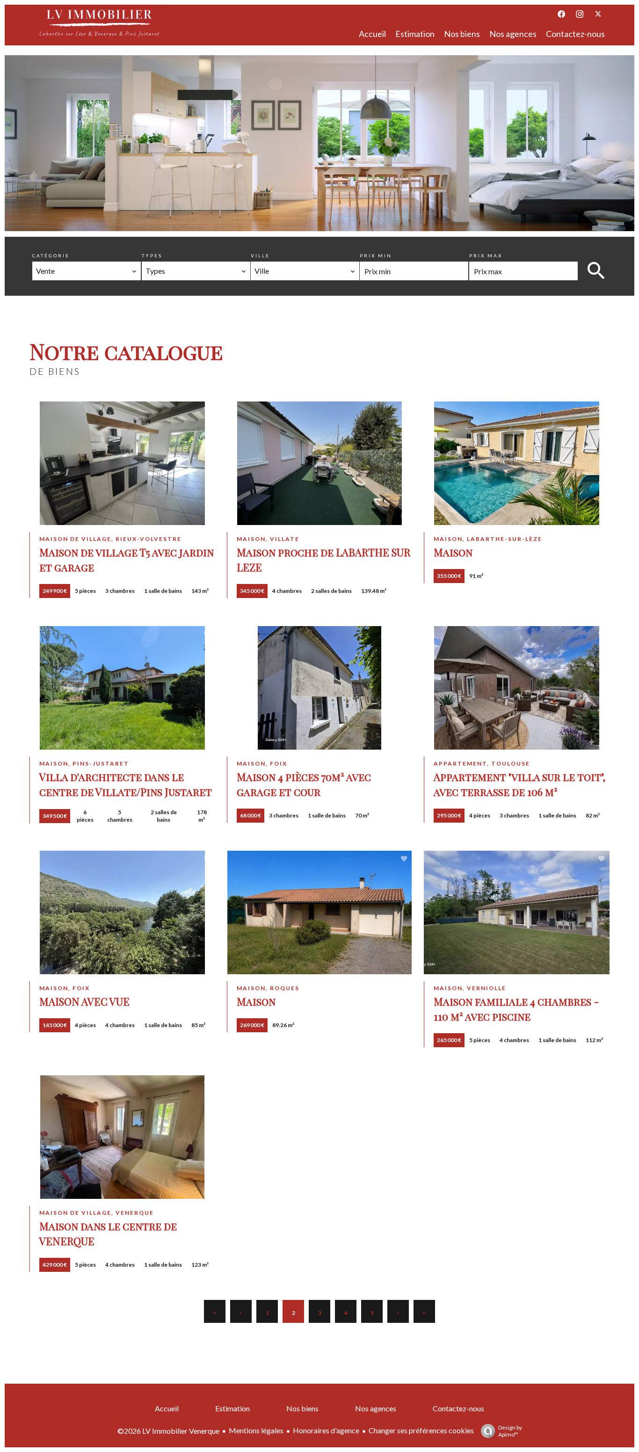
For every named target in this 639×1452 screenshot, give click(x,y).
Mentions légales (256, 1430)
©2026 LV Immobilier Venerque (168, 1430)
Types (152, 255)
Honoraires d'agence (326, 1430)
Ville (260, 255)
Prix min (376, 255)
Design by (510, 1431)
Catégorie (51, 255)
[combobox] (86, 271)
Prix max (485, 255)
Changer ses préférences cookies (421, 1430)
